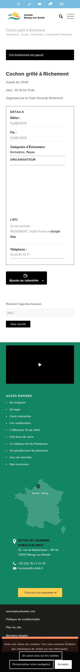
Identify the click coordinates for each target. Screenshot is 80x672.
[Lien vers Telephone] (29, 4)
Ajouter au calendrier (24, 280)
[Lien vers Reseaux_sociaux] (50, 4)
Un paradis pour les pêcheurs (29, 450)
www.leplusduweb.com (20, 611)
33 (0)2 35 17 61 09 (33, 563)
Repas (30, 152)
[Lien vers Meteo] (18, 4)
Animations (17, 152)
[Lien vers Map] (61, 4)
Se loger (15, 409)
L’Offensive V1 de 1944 (25, 430)
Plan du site (13, 627)
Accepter (63, 664)
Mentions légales (17, 635)
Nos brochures (19, 464)
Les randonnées (20, 423)
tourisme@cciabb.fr (30, 568)
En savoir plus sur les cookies (40, 655)
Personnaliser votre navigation (31, 664)
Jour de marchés (21, 457)
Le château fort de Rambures (29, 443)
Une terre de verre (22, 436)
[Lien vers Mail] (39, 4)
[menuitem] (59, 16)
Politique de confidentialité (23, 619)
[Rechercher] (59, 16)
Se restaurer (18, 402)
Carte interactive (20, 416)
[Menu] (68, 16)
